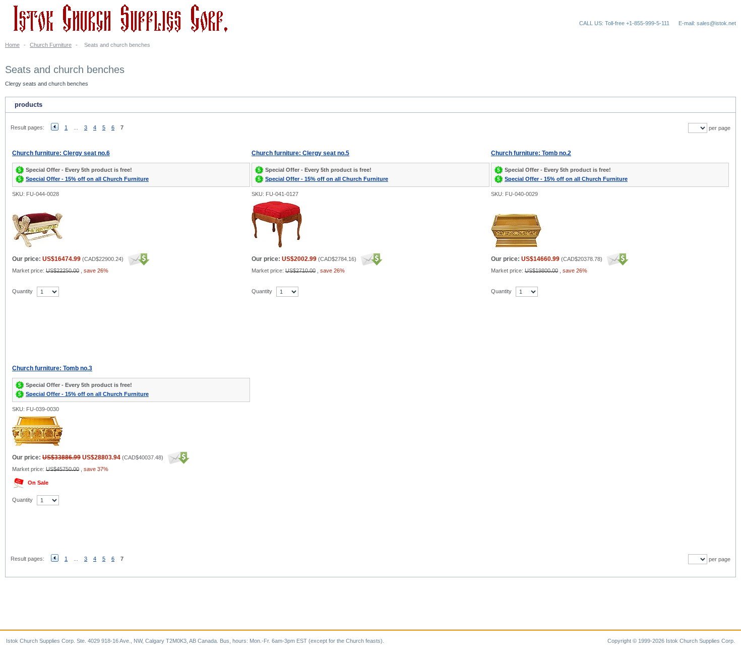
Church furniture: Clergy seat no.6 (61, 153)
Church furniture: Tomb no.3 (52, 368)
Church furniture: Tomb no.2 (531, 153)
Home (12, 45)
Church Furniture (51, 45)
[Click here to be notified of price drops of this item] (137, 259)
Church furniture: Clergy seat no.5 (300, 153)
